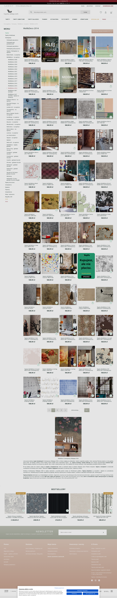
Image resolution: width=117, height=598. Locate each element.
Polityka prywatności (59, 588)
